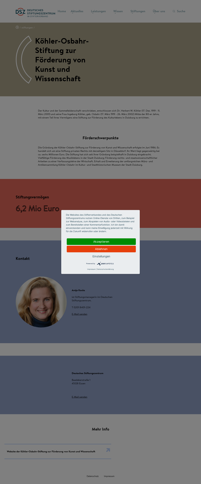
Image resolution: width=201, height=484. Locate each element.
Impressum (91, 269)
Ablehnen (101, 249)
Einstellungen (101, 256)
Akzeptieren (101, 241)
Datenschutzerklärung (105, 269)
